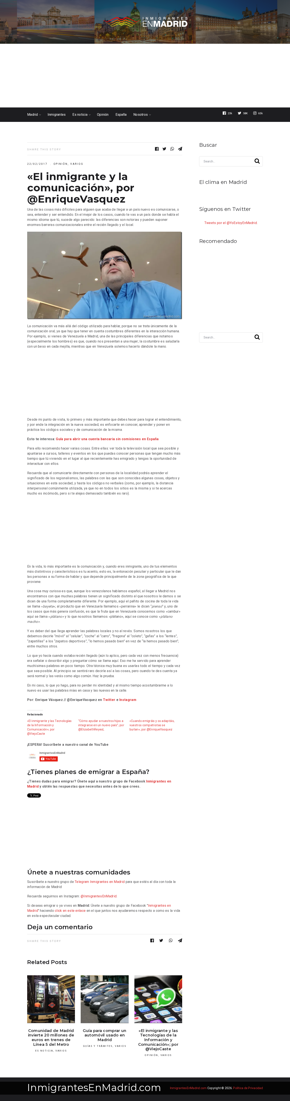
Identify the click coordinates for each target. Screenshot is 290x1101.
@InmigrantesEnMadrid (99, 896)
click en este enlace (70, 911)
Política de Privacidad (248, 1088)
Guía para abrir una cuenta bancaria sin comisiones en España (107, 439)
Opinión (103, 114)
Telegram (82, 882)
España (121, 114)
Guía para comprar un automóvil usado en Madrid (104, 1035)
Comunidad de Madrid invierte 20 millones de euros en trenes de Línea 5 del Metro (51, 1037)
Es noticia (79, 114)
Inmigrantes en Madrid (107, 882)
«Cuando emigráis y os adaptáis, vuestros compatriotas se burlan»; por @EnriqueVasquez (152, 725)
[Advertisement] (145, 75)
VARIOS (76, 163)
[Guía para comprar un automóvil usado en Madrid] (104, 999)
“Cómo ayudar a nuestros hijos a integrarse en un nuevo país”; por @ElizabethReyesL (101, 725)
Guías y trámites (98, 1046)
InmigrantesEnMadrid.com (94, 1087)
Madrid (32, 114)
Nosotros (140, 114)
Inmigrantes (57, 114)
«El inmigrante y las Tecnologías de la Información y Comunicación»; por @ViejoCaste (158, 1039)
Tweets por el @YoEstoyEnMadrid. (231, 223)
